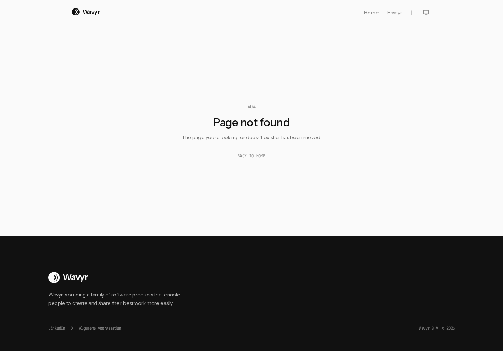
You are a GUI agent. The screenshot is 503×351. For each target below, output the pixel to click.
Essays (394, 12)
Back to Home (251, 155)
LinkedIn (56, 328)
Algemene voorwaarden (100, 328)
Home (371, 12)
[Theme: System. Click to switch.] (426, 12)
